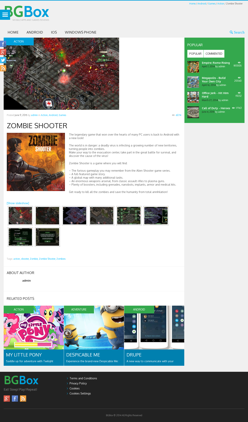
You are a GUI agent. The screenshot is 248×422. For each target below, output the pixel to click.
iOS (54, 32)
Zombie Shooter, (47, 258)
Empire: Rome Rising (216, 62)
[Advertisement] (174, 14)
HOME (13, 32)
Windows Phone (80, 32)
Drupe (134, 355)
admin (34, 115)
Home (192, 3)
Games (211, 3)
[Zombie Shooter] (20, 215)
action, (17, 258)
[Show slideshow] (18, 203)
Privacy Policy (78, 383)
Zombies (60, 258)
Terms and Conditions (83, 378)
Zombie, (34, 258)
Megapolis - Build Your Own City (214, 79)
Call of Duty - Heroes (216, 108)
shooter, (25, 258)
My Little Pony (24, 355)
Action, (44, 115)
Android (201, 3)
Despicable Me (83, 355)
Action (220, 3)
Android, (53, 115)
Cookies (75, 388)
